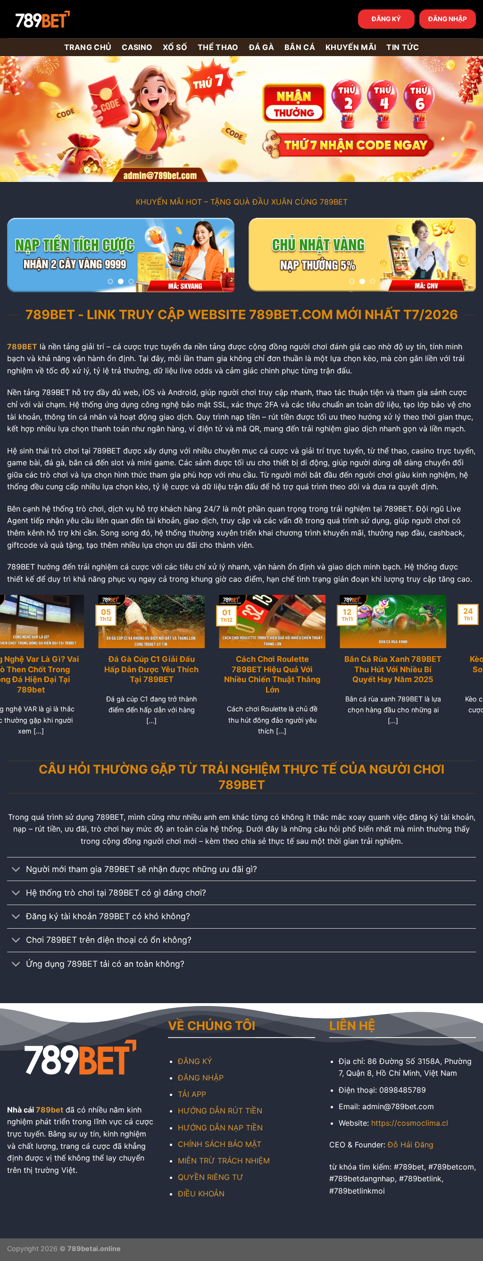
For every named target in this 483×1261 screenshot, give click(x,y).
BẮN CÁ (299, 47)
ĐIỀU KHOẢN (201, 1193)
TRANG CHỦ (88, 47)
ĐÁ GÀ (262, 47)
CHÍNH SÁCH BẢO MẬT (219, 1144)
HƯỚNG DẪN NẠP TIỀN (220, 1127)
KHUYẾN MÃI (350, 47)
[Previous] (23, 256)
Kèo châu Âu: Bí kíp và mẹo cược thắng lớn (302, 664)
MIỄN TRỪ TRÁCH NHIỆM (224, 1160)
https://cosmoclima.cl (409, 1123)
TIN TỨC (402, 47)
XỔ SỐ (175, 47)
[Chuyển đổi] (16, 870)
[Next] (217, 256)
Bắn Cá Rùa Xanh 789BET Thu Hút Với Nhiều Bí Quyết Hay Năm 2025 (60, 669)
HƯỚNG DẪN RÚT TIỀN (220, 1110)
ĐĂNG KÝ (386, 19)
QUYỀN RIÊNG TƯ (210, 1177)
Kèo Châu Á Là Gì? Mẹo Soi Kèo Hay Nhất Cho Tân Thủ (181, 669)
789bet (49, 1109)
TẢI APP (192, 1094)
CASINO (137, 47)
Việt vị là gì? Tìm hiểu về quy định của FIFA (422, 664)
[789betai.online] (60, 19)
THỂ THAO (218, 47)
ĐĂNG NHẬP (447, 19)
